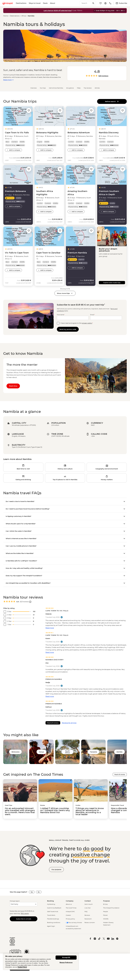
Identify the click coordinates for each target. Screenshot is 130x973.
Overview (33, 88)
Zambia (119, 752)
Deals (45, 3)
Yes (32, 892)
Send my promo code (67, 329)
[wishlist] (100, 3)
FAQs (78, 88)
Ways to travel (35, 3)
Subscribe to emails (23, 919)
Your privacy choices (75, 922)
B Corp (105, 904)
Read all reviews (52, 723)
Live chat (87, 908)
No (39, 892)
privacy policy (87, 323)
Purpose (106, 901)
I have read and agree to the (76, 323)
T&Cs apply (25, 913)
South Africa (67, 752)
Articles (97, 88)
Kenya (41, 752)
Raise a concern (89, 922)
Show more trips (63, 293)
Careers (68, 915)
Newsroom (88, 919)
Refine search (110, 101)
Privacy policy (70, 919)
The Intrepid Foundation (111, 908)
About (52, 3)
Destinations (21, 3)
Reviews (87, 915)
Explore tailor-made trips (111, 282)
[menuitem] (7, 3)
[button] (28, 110)
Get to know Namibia (56, 88)
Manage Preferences (66, 962)
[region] (41, 961)
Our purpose (56, 869)
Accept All (66, 957)
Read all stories (119, 774)
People (105, 911)
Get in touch (88, 904)
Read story (13, 386)
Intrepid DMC (70, 911)
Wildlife (105, 919)
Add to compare (14, 150)
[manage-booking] (105, 3)
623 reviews (103, 76)
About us (69, 904)
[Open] (30, 602)
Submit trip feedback (54, 908)
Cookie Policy (22, 967)
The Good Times (71, 908)
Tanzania (93, 752)
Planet (105, 915)
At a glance (70, 88)
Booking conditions (53, 922)
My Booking (51, 904)
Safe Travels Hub (52, 911)
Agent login (51, 926)
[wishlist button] (28, 110)
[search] (85, 3)
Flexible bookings (53, 919)
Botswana (15, 752)
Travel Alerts (51, 915)
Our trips (43, 88)
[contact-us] (110, 3)
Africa (23, 16)
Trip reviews (88, 88)
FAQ (85, 911)
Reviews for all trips (69, 723)
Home (5, 16)
